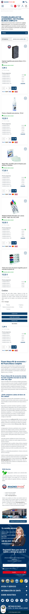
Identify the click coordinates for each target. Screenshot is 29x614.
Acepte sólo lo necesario (15, 317)
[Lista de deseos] (18, 6)
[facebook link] (7, 600)
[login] (22, 6)
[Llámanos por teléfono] (26, 2)
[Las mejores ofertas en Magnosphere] (15, 6)
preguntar (23, 83)
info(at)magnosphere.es (20, 502)
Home (2, 9)
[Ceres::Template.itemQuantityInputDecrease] (3, 88)
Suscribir (14, 572)
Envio (8, 70)
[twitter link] (2, 600)
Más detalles (14, 323)
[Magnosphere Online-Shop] (7, 2)
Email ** (5, 564)
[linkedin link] (26, 600)
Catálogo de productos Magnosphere (18, 521)
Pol (3, 301)
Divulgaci (7, 301)
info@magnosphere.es (12, 495)
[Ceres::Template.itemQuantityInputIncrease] (9, 88)
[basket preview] (26, 6)
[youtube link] (12, 600)
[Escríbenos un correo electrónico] (23, 2)
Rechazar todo (14, 320)
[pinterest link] (21, 600)
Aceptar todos (14, 313)
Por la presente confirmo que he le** (10, 568)
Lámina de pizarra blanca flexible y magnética (13, 9)
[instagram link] (16, 600)
